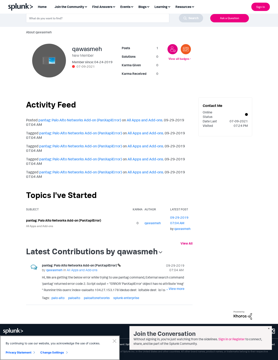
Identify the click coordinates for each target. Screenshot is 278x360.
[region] (60, 348)
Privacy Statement (18, 352)
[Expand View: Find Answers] (114, 6)
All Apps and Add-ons (144, 120)
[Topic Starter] (186, 49)
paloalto (74, 298)
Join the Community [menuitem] (69, 7)
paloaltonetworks (97, 298)
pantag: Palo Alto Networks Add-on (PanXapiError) (79, 120)
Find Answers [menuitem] (102, 7)
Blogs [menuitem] (142, 7)
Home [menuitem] (42, 7)
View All (187, 243)
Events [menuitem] (125, 7)
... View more (175, 289)
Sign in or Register (231, 339)
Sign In (260, 7)
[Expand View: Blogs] (148, 6)
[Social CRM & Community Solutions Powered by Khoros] (243, 315)
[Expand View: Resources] (193, 6)
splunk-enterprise (126, 298)
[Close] (114, 341)
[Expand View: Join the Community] (86, 6)
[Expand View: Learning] (169, 6)
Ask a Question (229, 18)
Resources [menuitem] (183, 7)
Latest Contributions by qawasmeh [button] (92, 251)
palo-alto (58, 298)
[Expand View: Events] (132, 6)
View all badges (179, 58)
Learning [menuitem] (160, 7)
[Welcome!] (172, 49)
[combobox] (114, 18)
